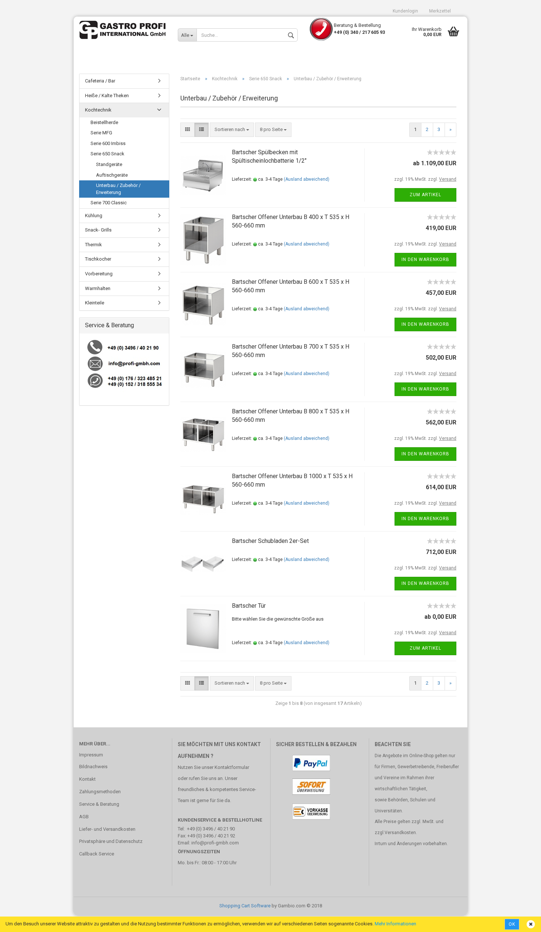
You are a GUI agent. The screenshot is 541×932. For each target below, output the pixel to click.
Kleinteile (94, 303)
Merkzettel (440, 11)
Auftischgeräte (112, 175)
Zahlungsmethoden (100, 791)
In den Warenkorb (425, 259)
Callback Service (96, 854)
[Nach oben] (521, 921)
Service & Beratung (99, 804)
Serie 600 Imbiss (108, 143)
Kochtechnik (98, 110)
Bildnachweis (93, 766)
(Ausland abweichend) (306, 179)
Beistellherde (104, 122)
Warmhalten (97, 288)
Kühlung (93, 215)
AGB (84, 816)
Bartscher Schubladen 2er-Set (270, 540)
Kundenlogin (405, 11)
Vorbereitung (99, 273)
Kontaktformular (232, 767)
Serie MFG (101, 132)
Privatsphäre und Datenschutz (110, 841)
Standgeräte (109, 164)
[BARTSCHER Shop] (123, 31)
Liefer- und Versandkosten (107, 829)
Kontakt (87, 779)
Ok (512, 924)
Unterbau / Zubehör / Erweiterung (118, 189)
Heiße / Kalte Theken (107, 95)
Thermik (93, 244)
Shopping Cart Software (244, 905)
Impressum (91, 755)
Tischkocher (98, 259)
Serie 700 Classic (109, 202)
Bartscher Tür (249, 605)
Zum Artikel (425, 194)
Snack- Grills (98, 230)
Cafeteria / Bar (100, 81)
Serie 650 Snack (107, 153)
